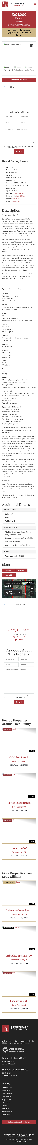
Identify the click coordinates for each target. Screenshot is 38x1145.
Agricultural (6, 1091)
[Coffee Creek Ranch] (19, 785)
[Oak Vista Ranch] (19, 740)
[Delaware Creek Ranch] (19, 893)
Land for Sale (7, 1088)
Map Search (6, 1100)
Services (5, 1106)
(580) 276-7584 (16, 199)
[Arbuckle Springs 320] (19, 938)
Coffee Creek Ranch (19, 802)
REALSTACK (26, 1136)
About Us (5, 1109)
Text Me (21, 640)
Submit (19, 151)
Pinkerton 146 (19, 848)
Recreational (7, 1094)
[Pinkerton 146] (19, 831)
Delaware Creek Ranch (19, 910)
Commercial (6, 1097)
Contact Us (6, 1115)
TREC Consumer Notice (19, 1141)
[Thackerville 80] (19, 983)
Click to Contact (16, 201)
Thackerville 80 (19, 1001)
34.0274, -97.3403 (19, 193)
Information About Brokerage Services (19, 1139)
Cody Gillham (20, 196)
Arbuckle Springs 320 (19, 955)
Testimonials (7, 1112)
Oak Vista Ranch (19, 757)
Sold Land (6, 1103)
